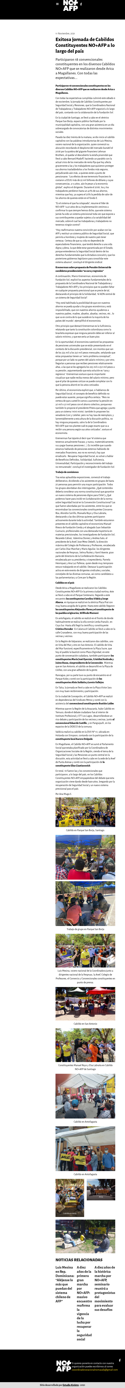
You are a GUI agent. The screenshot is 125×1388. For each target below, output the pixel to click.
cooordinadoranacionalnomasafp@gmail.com (95, 1369)
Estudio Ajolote (71, 1385)
